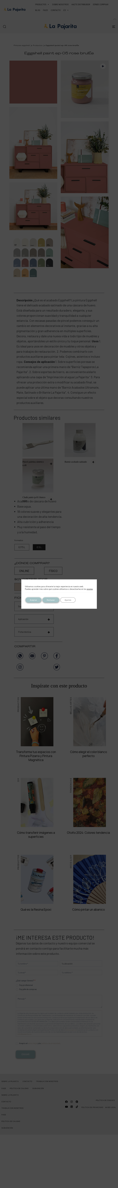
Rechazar (51, 600)
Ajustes (68, 600)
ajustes (90, 589)
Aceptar (33, 600)
